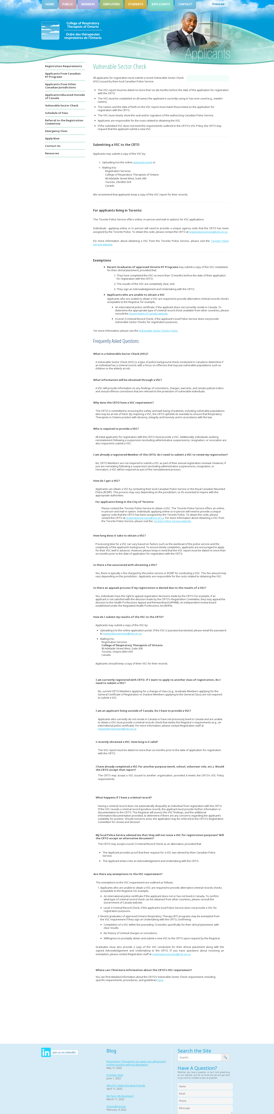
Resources (52, 153)
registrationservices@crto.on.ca (208, 232)
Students (135, 4)
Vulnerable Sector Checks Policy (158, 330)
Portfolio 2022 (115, 1075)
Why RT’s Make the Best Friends (126, 1085)
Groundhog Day (116, 1106)
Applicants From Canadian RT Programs (63, 75)
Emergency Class (56, 131)
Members (88, 4)
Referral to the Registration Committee (64, 122)
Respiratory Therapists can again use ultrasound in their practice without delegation (136, 1063)
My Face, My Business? (120, 1096)
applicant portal (142, 162)
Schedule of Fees (56, 113)
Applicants (161, 4)
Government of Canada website (148, 313)
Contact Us (52, 146)
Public (67, 4)
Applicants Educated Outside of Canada (65, 96)
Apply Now (52, 138)
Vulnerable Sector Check (61, 105)
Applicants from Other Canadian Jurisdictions (60, 85)
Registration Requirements (63, 66)
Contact (185, 4)
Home (50, 4)
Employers (111, 4)
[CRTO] (71, 39)
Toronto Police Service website (172, 521)
